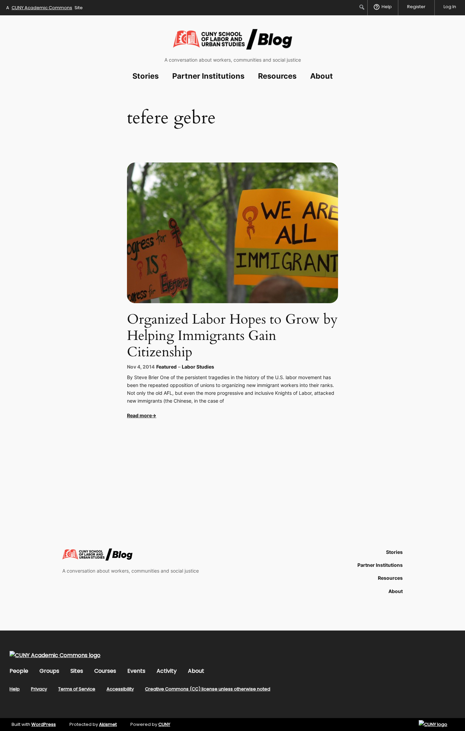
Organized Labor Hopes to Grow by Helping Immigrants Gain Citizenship (232, 335)
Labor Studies (198, 367)
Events (136, 671)
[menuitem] (362, 7)
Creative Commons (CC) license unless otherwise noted (207, 689)
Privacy (39, 689)
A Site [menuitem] (44, 7)
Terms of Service (76, 689)
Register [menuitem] (416, 6)
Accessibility (120, 689)
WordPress (43, 724)
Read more (139, 415)
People (19, 671)
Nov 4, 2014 (141, 367)
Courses (105, 671)
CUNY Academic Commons (42, 7)
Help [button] (387, 6)
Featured (166, 367)
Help (15, 689)
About (196, 671)
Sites (76, 671)
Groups (49, 671)
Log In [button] (450, 6)
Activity (167, 671)
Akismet (108, 724)
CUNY (164, 724)
